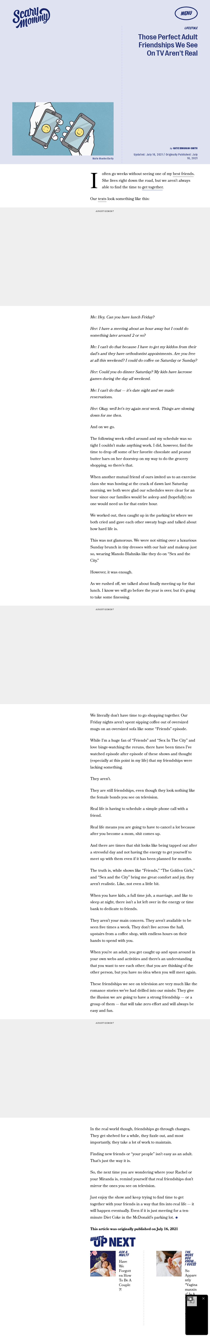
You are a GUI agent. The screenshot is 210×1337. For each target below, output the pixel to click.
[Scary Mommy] (31, 17)
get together (152, 187)
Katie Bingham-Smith (185, 148)
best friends (183, 174)
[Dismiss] (203, 1298)
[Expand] (190, 1298)
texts (102, 199)
